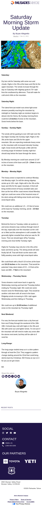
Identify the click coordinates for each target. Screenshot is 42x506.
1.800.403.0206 (10, 446)
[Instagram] (3, 433)
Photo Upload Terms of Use (16, 502)
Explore (7, 11)
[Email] (18, 376)
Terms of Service (26, 499)
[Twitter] (7, 433)
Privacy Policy (14, 499)
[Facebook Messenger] (15, 376)
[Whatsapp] (12, 376)
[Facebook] (3, 376)
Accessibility (30, 502)
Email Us (8, 443)
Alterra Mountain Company (21, 495)
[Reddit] (9, 376)
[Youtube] (15, 433)
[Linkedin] (6, 376)
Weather (16, 36)
